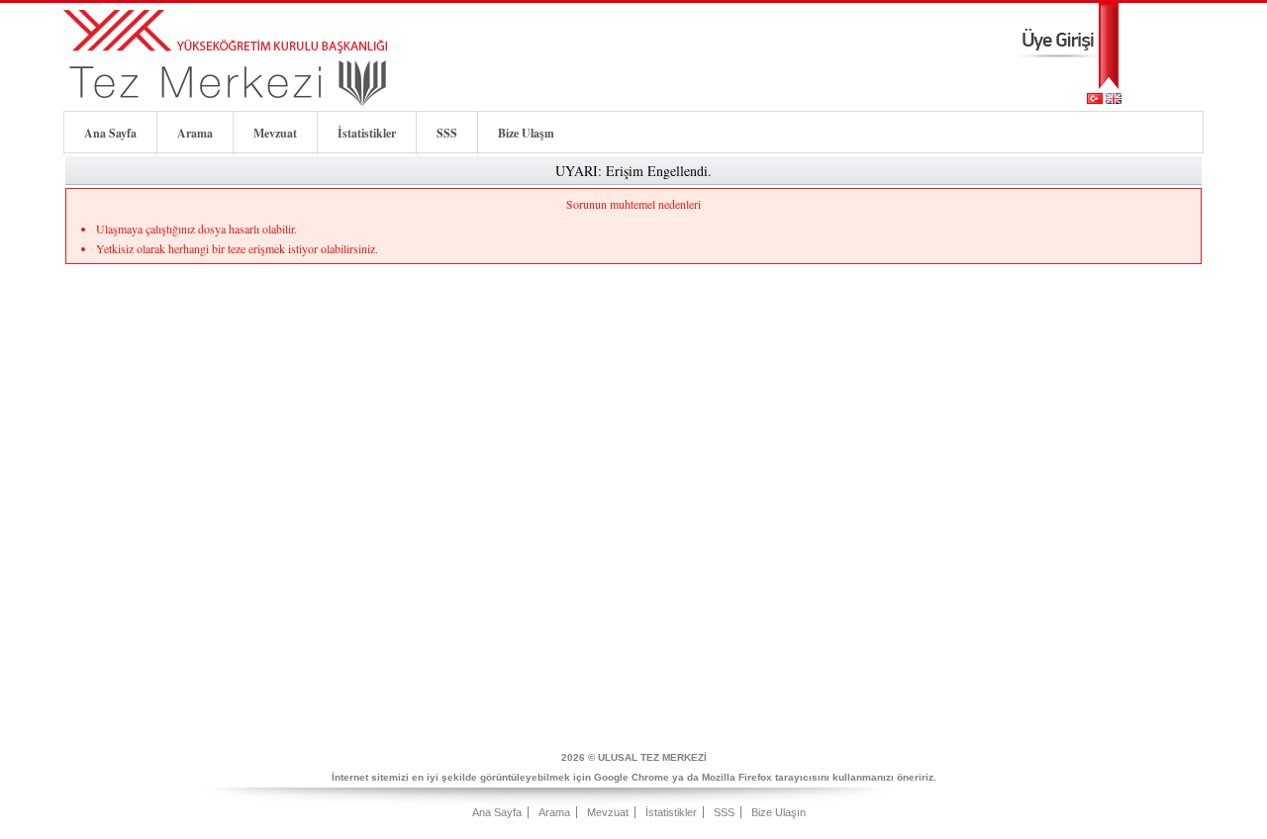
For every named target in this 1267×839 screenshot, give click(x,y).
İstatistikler (367, 133)
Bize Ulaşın (526, 133)
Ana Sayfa (110, 133)
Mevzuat (275, 133)
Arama (195, 133)
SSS (447, 133)
